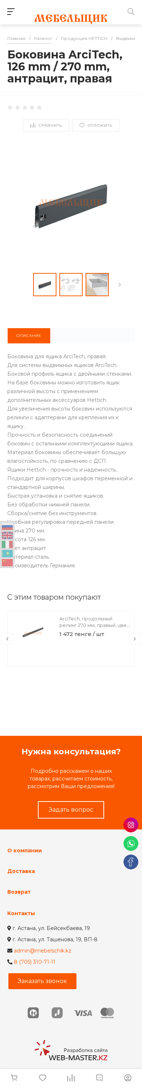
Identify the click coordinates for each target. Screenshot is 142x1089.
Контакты (21, 913)
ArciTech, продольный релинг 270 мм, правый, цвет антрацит (94, 625)
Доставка (21, 871)
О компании (24, 850)
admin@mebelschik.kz (42, 950)
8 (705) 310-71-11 (34, 962)
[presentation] (119, 284)
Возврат (19, 892)
